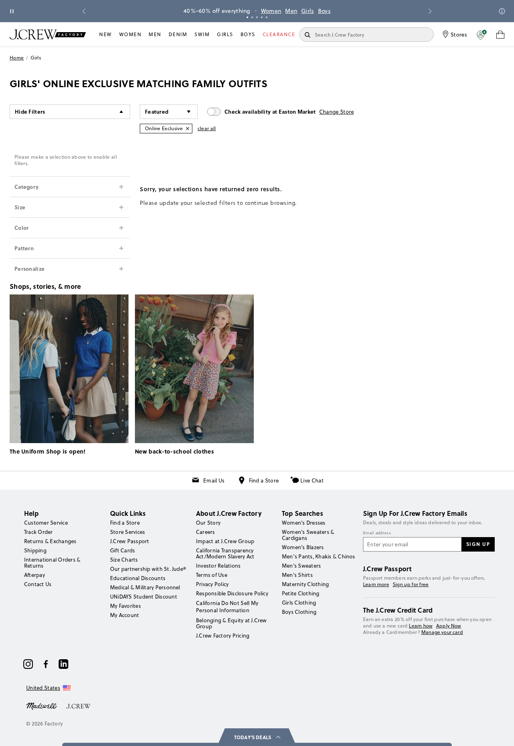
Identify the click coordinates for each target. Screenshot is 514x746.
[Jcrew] (78, 705)
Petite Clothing (301, 593)
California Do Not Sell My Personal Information (227, 606)
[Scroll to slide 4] (262, 17)
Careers (205, 531)
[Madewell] (41, 705)
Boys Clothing (299, 611)
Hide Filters (30, 111)
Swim (202, 34)
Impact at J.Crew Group (225, 541)
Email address (377, 533)
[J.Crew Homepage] (48, 34)
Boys (324, 11)
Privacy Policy (212, 584)
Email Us (213, 480)
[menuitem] (106, 34)
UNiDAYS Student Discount (143, 596)
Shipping (35, 550)
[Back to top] (500, 732)
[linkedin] (63, 664)
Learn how (420, 625)
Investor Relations (218, 565)
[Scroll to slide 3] (257, 17)
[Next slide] (430, 11)
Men (291, 11)
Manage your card (442, 632)
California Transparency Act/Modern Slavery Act (225, 553)
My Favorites (125, 605)
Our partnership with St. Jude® (148, 568)
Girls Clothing (299, 602)
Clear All (207, 128)
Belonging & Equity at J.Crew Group (231, 623)
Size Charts (124, 559)
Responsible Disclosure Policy (232, 593)
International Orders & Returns (52, 562)
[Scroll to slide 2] (252, 17)
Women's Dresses (304, 522)
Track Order (38, 531)
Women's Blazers (303, 547)
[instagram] (28, 664)
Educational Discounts (137, 578)
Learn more (376, 584)
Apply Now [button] (448, 625)
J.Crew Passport (129, 541)
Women (271, 11)
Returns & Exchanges (50, 541)
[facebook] (46, 664)
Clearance (279, 34)
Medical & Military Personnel (145, 587)
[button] (482, 34)
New (105, 34)
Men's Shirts (297, 574)
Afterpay (34, 574)
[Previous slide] (84, 11)
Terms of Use (211, 574)
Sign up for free (411, 584)
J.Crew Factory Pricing (222, 635)
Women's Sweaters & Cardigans (308, 535)
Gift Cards (122, 550)
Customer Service (46, 522)
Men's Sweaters (301, 565)
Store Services (127, 531)
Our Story (208, 522)
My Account (124, 615)
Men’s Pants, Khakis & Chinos (318, 556)
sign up (478, 544)
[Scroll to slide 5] (266, 17)
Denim (178, 34)
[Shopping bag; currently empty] (500, 34)
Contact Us (37, 584)
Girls (307, 11)
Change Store (336, 111)
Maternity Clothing (305, 584)
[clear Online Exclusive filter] (187, 128)
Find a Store (264, 480)
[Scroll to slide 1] (247, 17)
